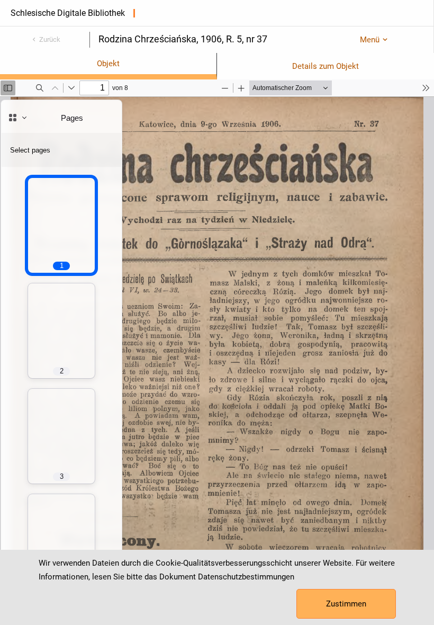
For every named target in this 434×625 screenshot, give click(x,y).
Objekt (108, 63)
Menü (369, 39)
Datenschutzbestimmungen (246, 577)
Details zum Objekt (325, 66)
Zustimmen (346, 604)
